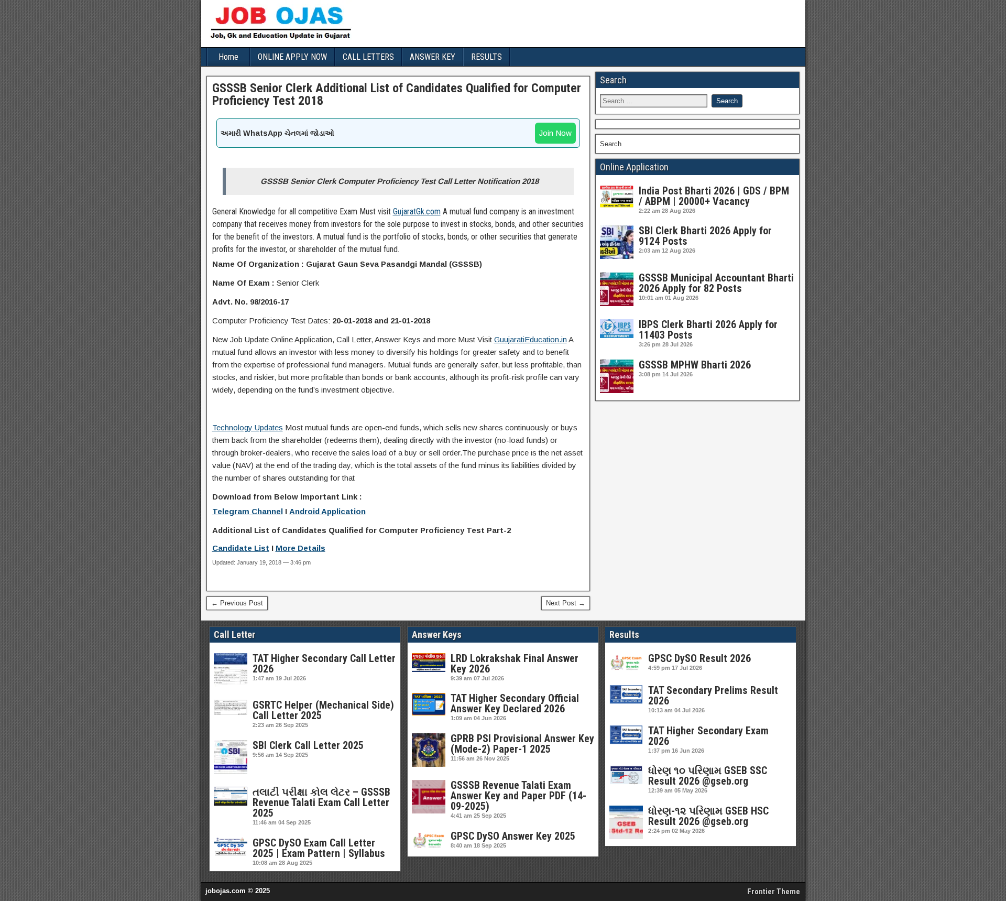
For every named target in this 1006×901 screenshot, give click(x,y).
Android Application (327, 511)
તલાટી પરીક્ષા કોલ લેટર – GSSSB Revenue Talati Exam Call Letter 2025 (321, 802)
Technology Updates (247, 427)
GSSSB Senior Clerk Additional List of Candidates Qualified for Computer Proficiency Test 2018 (396, 94)
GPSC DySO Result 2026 (699, 658)
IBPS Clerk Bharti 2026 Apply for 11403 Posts (708, 329)
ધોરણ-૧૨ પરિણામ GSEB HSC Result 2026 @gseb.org (708, 816)
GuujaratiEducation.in (530, 339)
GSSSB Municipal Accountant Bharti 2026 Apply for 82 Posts (716, 283)
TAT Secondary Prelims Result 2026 (713, 695)
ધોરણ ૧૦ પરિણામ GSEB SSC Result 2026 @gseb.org (707, 775)
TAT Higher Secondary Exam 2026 (708, 735)
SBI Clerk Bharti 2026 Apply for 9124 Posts (705, 235)
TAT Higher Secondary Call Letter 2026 (324, 663)
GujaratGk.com (417, 211)
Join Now (555, 132)
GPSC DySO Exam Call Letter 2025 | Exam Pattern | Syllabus (319, 848)
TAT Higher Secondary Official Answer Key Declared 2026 (515, 703)
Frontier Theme (773, 891)
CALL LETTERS (368, 57)
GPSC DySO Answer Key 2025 (513, 836)
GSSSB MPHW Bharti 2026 (695, 365)
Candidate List (240, 548)
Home (228, 57)
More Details (300, 548)
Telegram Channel (247, 511)
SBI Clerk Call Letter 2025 (308, 745)
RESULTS (486, 57)
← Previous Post (237, 603)
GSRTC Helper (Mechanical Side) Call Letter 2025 (323, 710)
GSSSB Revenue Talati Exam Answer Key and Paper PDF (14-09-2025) (518, 795)
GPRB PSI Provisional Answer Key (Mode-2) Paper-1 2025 (522, 743)
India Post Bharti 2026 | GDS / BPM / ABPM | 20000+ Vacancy (714, 196)
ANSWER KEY (432, 57)
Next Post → (565, 603)
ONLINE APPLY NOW (292, 57)
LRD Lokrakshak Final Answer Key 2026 (514, 663)
